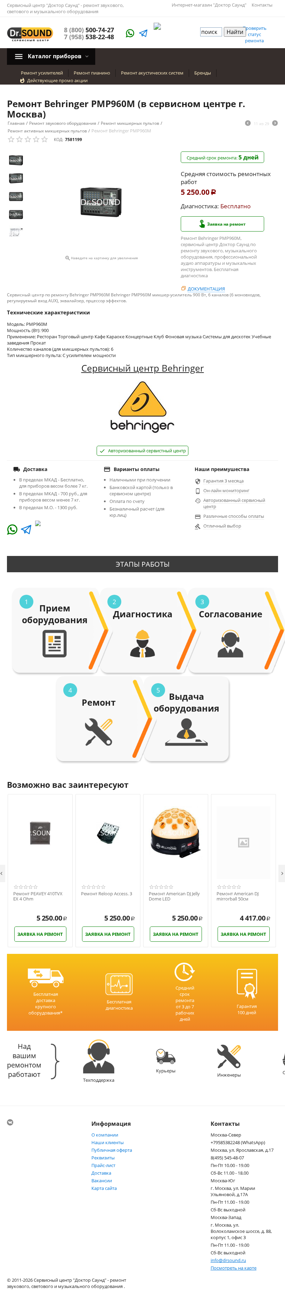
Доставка (101, 1173)
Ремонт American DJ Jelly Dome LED (174, 896)
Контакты (262, 5)
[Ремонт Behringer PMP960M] (101, 202)
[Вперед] (275, 124)
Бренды (202, 73)
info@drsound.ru (228, 1260)
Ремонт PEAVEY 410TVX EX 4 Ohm (38, 896)
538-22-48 (89, 37)
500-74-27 (89, 30)
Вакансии (101, 1180)
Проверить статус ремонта (255, 34)
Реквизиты (103, 1158)
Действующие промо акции (57, 80)
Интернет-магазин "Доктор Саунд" (209, 5)
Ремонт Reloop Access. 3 (106, 894)
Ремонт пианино (92, 73)
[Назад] (248, 124)
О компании (104, 1135)
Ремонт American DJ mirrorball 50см (238, 896)
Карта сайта (104, 1188)
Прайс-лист (103, 1165)
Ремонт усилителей (42, 73)
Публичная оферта (111, 1150)
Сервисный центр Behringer (142, 368)
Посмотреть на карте (233, 1268)
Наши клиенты (107, 1142)
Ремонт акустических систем (152, 73)
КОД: (58, 139)
